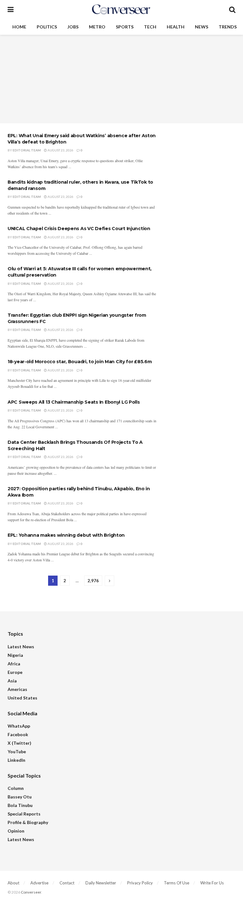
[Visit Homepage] (121, 9)
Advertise (39, 882)
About (13, 882)
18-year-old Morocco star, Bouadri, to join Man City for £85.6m (80, 361)
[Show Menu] (11, 9)
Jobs (72, 26)
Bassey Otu (20, 796)
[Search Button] (232, 9)
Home (19, 26)
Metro (97, 26)
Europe (15, 672)
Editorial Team (27, 150)
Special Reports (24, 813)
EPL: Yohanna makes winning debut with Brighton (66, 535)
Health (175, 26)
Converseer (31, 892)
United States (22, 697)
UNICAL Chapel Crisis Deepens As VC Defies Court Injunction (79, 228)
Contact (66, 882)
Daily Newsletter (100, 882)
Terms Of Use (176, 882)
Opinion (16, 831)
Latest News (21, 646)
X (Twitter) (19, 743)
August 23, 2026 (60, 150)
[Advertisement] (121, 79)
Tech (150, 26)
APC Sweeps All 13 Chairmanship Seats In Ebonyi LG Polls (74, 402)
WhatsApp (19, 726)
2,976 (93, 580)
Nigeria (15, 655)
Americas (17, 689)
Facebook (18, 734)
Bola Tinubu (20, 805)
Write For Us (212, 882)
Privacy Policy (140, 882)
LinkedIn (16, 760)
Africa (14, 663)
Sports (125, 26)
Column (16, 788)
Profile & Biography (28, 822)
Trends (228, 26)
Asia (12, 680)
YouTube (17, 751)
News (201, 26)
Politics (47, 26)
